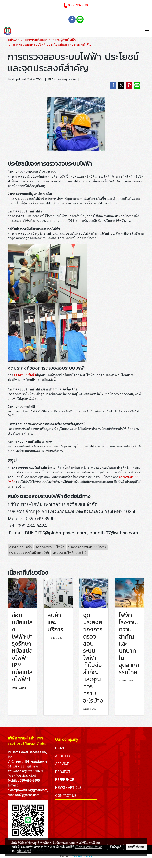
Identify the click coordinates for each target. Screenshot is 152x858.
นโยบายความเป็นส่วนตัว (88, 847)
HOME (60, 748)
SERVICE (62, 764)
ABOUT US (63, 756)
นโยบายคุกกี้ (24, 851)
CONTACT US (65, 795)
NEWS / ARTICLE (68, 787)
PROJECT (62, 772)
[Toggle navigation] (146, 30)
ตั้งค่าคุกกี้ (115, 847)
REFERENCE (64, 780)
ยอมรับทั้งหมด (136, 847)
